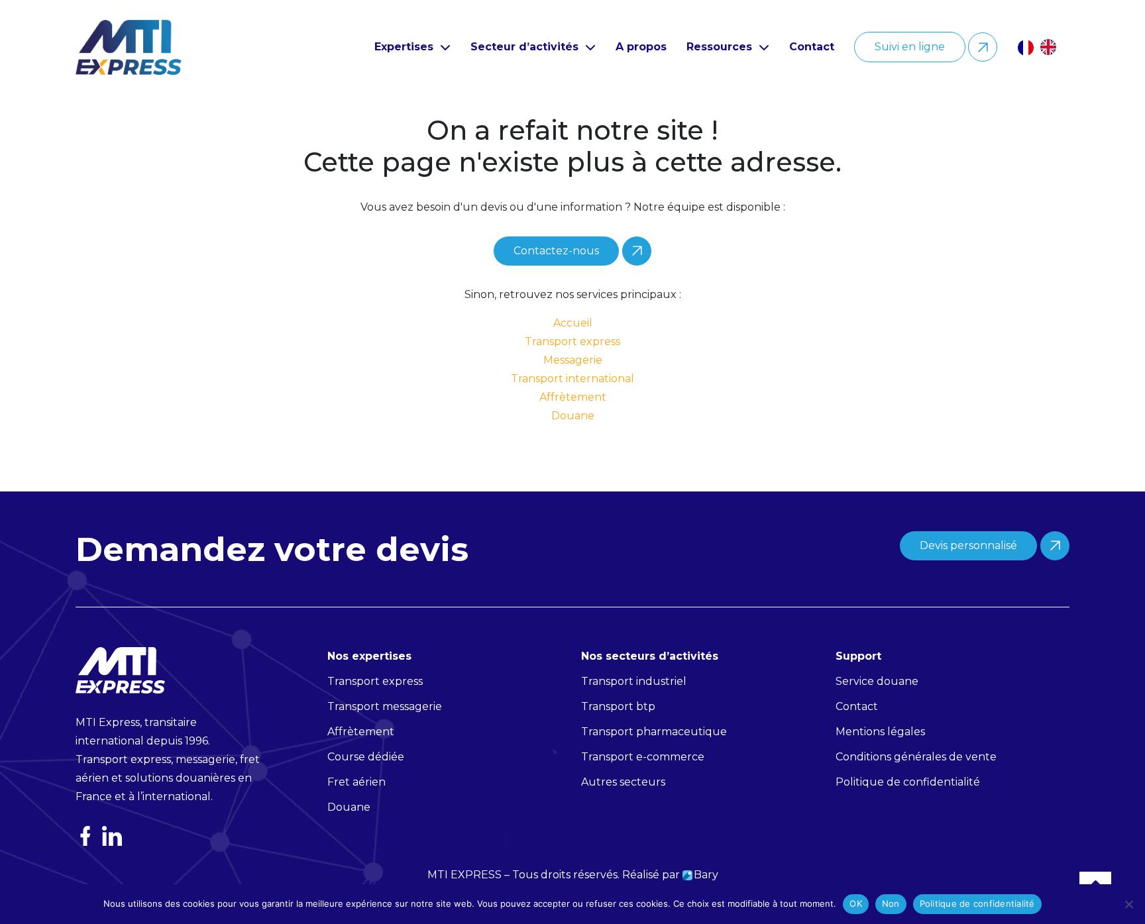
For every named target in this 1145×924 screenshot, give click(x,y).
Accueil (572, 323)
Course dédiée (365, 756)
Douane (572, 415)
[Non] (1128, 904)
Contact (811, 46)
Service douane (877, 681)
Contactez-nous (556, 250)
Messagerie (572, 360)
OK (855, 903)
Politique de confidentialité (977, 903)
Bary (706, 874)
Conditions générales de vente (916, 756)
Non (891, 903)
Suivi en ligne (910, 46)
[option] (1051, 47)
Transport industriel (633, 681)
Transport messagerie (384, 706)
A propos (641, 46)
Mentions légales (880, 731)
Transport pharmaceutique (654, 731)
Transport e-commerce (642, 756)
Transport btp (618, 706)
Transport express (572, 341)
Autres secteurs (623, 782)
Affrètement (572, 397)
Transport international (572, 378)
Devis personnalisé (968, 545)
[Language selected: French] (1043, 47)
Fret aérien (356, 782)
